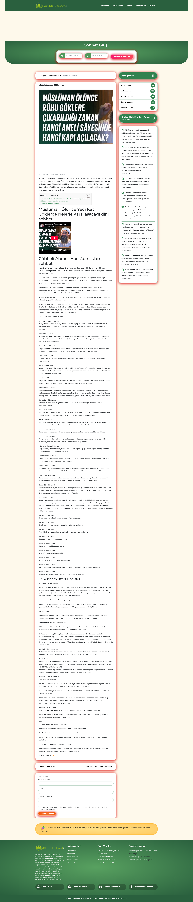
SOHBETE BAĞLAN (122, 57)
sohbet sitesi (103, 854)
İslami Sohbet (137, 102)
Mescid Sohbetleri (47, 766)
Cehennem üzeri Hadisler (51, 203)
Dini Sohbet (137, 85)
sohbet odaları (137, 108)
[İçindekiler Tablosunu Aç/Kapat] (87, 196)
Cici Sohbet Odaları (105, 857)
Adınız (40, 788)
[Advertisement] (96, 26)
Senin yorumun (44, 779)
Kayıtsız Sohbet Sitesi (106, 860)
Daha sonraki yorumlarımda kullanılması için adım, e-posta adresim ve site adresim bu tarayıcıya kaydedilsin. (72, 808)
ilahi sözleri (137, 91)
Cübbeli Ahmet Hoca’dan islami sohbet (54, 201)
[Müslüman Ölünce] (76, 117)
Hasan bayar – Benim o (138, 860)
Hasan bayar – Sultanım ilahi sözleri (143, 851)
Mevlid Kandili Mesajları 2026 (109, 851)
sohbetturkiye (134, 857)
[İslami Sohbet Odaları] (51, 5)
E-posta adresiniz (45, 797)
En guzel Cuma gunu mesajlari (99, 766)
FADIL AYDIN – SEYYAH (107, 863)
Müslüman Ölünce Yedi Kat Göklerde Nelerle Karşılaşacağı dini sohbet (65, 199)
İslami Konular (137, 96)
